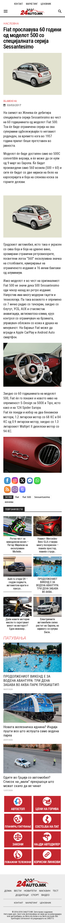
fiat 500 (26, 497)
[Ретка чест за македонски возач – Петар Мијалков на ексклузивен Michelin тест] (17, 526)
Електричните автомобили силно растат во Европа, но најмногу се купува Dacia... (47, 626)
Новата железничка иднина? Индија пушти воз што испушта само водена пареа (31, 731)
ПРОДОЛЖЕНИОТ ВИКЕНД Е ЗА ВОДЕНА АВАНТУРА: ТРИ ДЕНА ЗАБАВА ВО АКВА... (47, 585)
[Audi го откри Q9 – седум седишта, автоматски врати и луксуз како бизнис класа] (17, 566)
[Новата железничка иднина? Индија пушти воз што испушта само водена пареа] (32, 708)
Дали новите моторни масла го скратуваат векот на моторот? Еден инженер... (17, 624)
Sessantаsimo (42, 497)
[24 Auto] (32, 12)
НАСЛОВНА (11, 23)
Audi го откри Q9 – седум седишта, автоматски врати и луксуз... (17, 583)
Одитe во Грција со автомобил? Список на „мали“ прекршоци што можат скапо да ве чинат (28, 781)
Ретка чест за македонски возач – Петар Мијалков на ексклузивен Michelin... (17, 545)
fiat (17, 497)
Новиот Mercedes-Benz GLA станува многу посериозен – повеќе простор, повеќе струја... (47, 545)
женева (9, 501)
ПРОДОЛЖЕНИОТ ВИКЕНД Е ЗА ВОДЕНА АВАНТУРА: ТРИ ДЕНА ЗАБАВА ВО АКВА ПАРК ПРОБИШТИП (31, 680)
